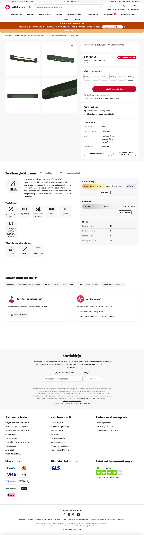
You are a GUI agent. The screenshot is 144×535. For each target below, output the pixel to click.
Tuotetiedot (48, 173)
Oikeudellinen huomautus (107, 430)
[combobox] (68, 7)
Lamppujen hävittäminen (116, 519)
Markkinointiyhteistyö (60, 426)
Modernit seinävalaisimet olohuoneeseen (23, 284)
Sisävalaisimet (26, 36)
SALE (112, 27)
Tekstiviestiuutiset (58, 438)
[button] (22, 95)
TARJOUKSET (107, 14)
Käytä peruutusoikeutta (17, 422)
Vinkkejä (67, 450)
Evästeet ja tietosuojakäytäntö (78, 519)
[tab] (20, 173)
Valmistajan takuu (13, 454)
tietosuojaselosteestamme (72, 401)
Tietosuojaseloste (103, 422)
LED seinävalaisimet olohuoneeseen (59, 284)
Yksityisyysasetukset (26, 519)
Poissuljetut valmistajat (84, 403)
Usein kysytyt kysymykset (16, 426)
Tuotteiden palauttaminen (17, 442)
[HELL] (13, 186)
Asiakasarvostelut (58, 442)
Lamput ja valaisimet (12, 36)
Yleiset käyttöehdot (104, 426)
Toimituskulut (11, 438)
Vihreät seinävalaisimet (88, 284)
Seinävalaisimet (38, 36)
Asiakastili (9, 450)
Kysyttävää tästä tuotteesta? (125, 153)
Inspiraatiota (56, 450)
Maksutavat (10, 446)
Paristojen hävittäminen (98, 519)
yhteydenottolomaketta (87, 398)
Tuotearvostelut (71, 173)
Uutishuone (66, 446)
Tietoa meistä (57, 422)
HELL (104, 126)
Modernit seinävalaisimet (113, 284)
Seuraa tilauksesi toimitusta (17, 430)
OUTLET (67, 19)
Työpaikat (55, 446)
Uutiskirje (54, 434)
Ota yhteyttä (11, 434)
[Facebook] (65, 514)
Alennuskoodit (57, 430)
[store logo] (17, 7)
